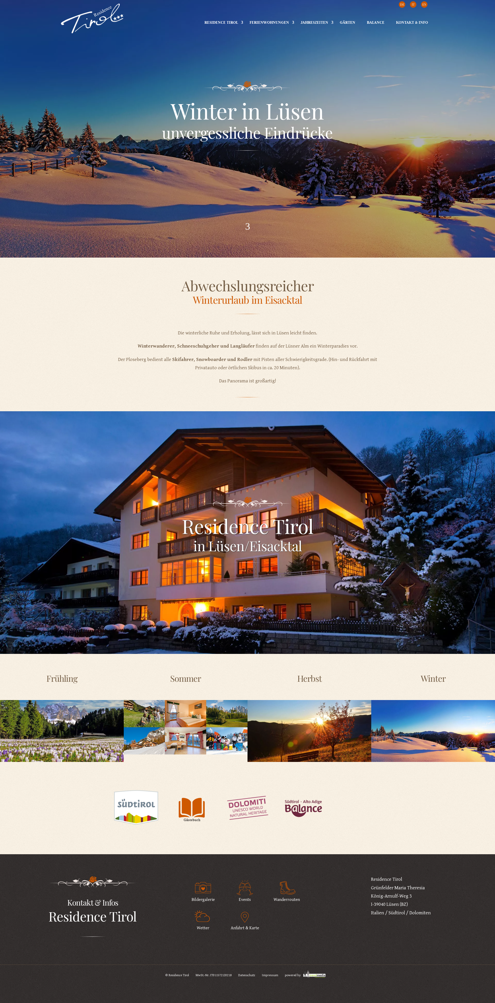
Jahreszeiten (314, 22)
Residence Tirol (221, 22)
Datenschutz (246, 975)
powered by (293, 975)
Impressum (270, 975)
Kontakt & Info (412, 22)
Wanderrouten (287, 899)
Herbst (309, 678)
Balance (375, 22)
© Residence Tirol (177, 975)
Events (245, 899)
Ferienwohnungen (269, 22)
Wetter (203, 928)
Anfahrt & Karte (245, 928)
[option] (136, 811)
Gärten (347, 22)
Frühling (61, 678)
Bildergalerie (203, 899)
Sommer (185, 678)
